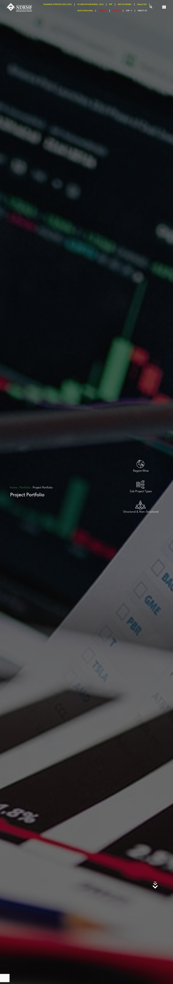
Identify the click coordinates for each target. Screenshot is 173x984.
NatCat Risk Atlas (85, 10)
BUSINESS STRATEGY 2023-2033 (58, 4)
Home (13, 487)
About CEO (142, 4)
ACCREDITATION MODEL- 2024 (90, 4)
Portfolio (25, 487)
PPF (110, 4)
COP (127, 10)
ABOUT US (142, 10)
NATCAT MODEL (125, 4)
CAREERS (116, 10)
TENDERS (103, 10)
